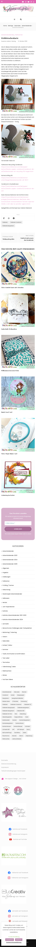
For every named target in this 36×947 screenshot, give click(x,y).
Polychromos (6, 735)
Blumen (24, 692)
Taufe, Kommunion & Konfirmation (14, 654)
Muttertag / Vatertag (10, 632)
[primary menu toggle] (14, 19)
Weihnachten (7, 671)
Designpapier (20, 695)
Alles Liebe (16, 692)
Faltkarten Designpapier (9, 707)
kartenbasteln (6, 720)
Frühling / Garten (8, 585)
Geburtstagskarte (7, 717)
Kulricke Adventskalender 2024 (13, 619)
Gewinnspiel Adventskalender (12, 594)
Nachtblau (17, 732)
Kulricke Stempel (18, 726)
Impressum (5, 767)
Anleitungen (6, 577)
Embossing (24, 701)
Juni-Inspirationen (8, 607)
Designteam (6, 698)
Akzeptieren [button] (9, 939)
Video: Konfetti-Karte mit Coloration (12, 287)
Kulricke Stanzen (7, 726)
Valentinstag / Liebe (9, 667)
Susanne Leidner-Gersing (8, 41)
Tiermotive (6, 662)
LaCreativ (6, 624)
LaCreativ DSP (6, 729)
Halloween (6, 598)
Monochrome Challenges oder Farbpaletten (17, 628)
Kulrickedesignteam (8, 723)
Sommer (5, 649)
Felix (16, 714)
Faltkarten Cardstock (16, 222)
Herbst (5, 602)
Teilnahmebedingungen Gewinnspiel (13, 771)
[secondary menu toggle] (1, 2)
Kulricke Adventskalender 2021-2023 (14, 615)
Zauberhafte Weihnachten (9, 329)
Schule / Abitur (7, 645)
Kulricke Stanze (19, 723)
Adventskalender (7, 35)
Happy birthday (18, 717)
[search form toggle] (21, 19)
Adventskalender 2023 (10, 555)
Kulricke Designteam (24, 720)
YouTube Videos (8, 679)
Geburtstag (6, 590)
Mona (28, 729)
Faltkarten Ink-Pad (7, 714)
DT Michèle (15, 701)
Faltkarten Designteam (8, 710)
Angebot (5, 572)
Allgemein (6, 568)
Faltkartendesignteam (8, 225)
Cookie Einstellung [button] (13, 937)
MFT (13, 729)
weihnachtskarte (16, 739)
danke (12, 695)
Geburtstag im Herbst (7, 495)
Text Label (6, 658)
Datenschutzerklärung (18, 535)
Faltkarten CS (27, 704)
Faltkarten (19, 35)
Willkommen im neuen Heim (10, 370)
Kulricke (5, 611)
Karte (26, 717)
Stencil (21, 735)
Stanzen (14, 735)
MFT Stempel (20, 729)
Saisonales (6, 641)
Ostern (5, 637)
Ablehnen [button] (18, 939)
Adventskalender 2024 (10, 560)
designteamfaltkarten (17, 698)
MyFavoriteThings (7, 732)
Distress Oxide (6, 701)
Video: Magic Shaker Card (9, 454)
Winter (5, 675)
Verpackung (29, 735)
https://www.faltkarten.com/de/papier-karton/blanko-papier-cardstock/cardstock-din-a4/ (17, 188)
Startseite (4, 760)
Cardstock (5, 695)
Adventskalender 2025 (10, 564)
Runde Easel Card (6, 412)
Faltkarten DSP (20, 710)
